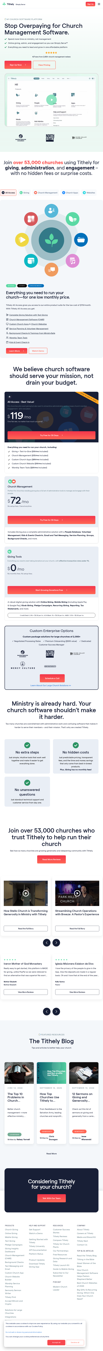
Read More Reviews (51, 859)
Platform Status (36, 1254)
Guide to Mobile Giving (63, 1269)
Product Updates (37, 1260)
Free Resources (60, 1254)
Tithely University (37, 1246)
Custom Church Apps (19, 324)
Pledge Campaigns (13, 1244)
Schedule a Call (52, 678)
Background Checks (14, 1262)
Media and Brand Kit (86, 1237)
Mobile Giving (11, 1237)
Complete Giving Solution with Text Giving (28, 315)
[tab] (8, 192)
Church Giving (11, 1229)
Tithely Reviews (60, 1236)
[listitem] (26, 906)
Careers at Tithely (85, 1233)
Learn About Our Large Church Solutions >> (51, 685)
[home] (14, 4)
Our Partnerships (60, 1250)
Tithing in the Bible (85, 1259)
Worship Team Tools (18, 337)
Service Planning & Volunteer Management (28, 328)
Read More (51, 1153)
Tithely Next (82, 1241)
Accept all (56, 1342)
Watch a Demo (36, 1233)
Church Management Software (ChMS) (26, 319)
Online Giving (11, 1233)
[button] (90, 4)
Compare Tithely (60, 1240)
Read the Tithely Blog (87, 1255)
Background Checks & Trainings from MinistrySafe (32, 333)
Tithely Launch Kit (61, 1265)
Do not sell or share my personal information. (24, 1332)
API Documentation (38, 1250)
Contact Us (82, 1244)
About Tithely (83, 1229)
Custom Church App (14, 1273)
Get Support (34, 1229)
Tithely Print (10, 1297)
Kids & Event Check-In (19, 342)
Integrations (10, 1317)
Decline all (75, 1342)
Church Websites (39, 324)
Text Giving (10, 1241)
